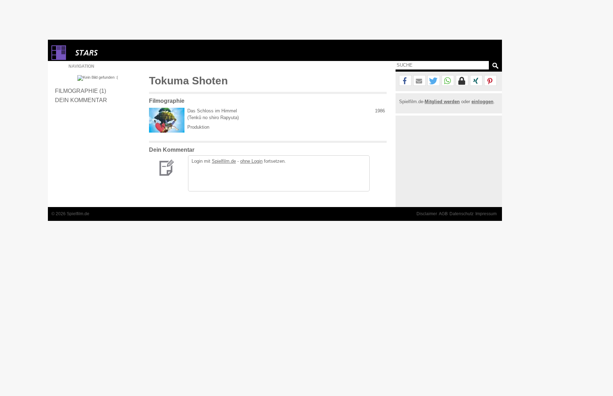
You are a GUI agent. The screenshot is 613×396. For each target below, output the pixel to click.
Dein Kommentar (81, 100)
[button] (405, 81)
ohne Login (251, 161)
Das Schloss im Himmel (212, 110)
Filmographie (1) (80, 91)
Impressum (486, 213)
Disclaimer (426, 213)
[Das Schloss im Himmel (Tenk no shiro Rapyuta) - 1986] (166, 120)
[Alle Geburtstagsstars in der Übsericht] (112, 52)
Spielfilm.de (224, 161)
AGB (443, 213)
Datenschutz (461, 213)
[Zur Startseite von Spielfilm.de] (58, 58)
